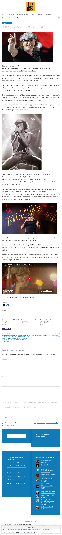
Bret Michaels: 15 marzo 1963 (48, 475)
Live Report (17, 18)
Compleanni (7, 328)
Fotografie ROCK (17, 297)
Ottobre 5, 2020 (7, 23)
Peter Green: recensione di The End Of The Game (48, 492)
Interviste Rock (7, 18)
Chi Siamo (11, 14)
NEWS (25, 18)
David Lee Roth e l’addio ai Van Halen (47, 496)
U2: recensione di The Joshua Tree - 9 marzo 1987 (47, 487)
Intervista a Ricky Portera (46, 461)
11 (10, 476)
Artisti (40, 14)
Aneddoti (32, 14)
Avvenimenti (47, 14)
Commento (5, 359)
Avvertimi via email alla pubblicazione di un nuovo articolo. (21, 412)
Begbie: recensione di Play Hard (47, 507)
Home (4, 14)
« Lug (8, 491)
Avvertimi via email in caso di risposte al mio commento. (20, 407)
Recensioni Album (22, 14)
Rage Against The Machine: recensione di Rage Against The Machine (47, 502)
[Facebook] (59, 18)
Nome (4, 377)
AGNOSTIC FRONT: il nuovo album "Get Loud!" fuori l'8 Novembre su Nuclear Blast (48, 481)
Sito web (4, 394)
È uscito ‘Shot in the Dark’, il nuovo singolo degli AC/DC (48, 320)
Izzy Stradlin (44, 465)
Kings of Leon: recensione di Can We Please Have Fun (47, 470)
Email (4, 385)
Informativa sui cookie (34, 532)
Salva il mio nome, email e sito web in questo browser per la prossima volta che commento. (30, 402)
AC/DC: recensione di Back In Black (29, 319)
